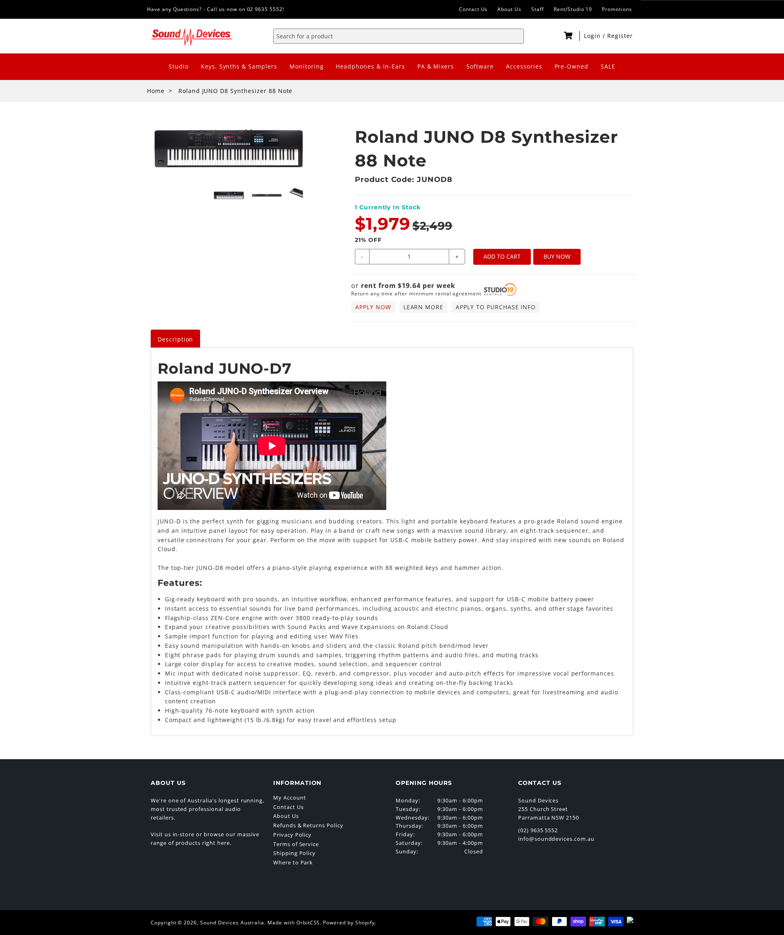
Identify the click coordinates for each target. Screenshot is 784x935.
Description (176, 339)
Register (620, 36)
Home (156, 91)
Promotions (617, 9)
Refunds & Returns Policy (308, 825)
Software (480, 66)
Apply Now (373, 307)
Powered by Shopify (348, 922)
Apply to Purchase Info (496, 307)
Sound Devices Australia (232, 922)
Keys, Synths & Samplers (239, 66)
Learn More (423, 307)
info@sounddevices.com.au (556, 838)
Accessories (524, 66)
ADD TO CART (502, 256)
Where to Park (293, 862)
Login (593, 36)
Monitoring (307, 66)
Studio (179, 66)
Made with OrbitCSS (293, 922)
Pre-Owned (572, 66)
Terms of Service (296, 844)
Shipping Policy (294, 853)
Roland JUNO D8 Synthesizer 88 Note (235, 91)
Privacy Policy (292, 834)
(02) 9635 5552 (538, 830)
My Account (289, 797)
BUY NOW (556, 256)
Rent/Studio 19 (573, 9)
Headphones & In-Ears (370, 66)
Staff (537, 9)
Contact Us (473, 9)
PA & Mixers (435, 66)
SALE (608, 66)
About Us (509, 9)
